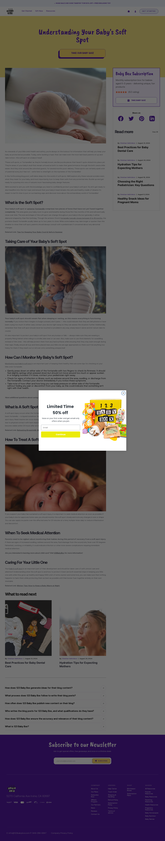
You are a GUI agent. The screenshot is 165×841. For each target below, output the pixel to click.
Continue (61, 434)
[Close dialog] (123, 393)
